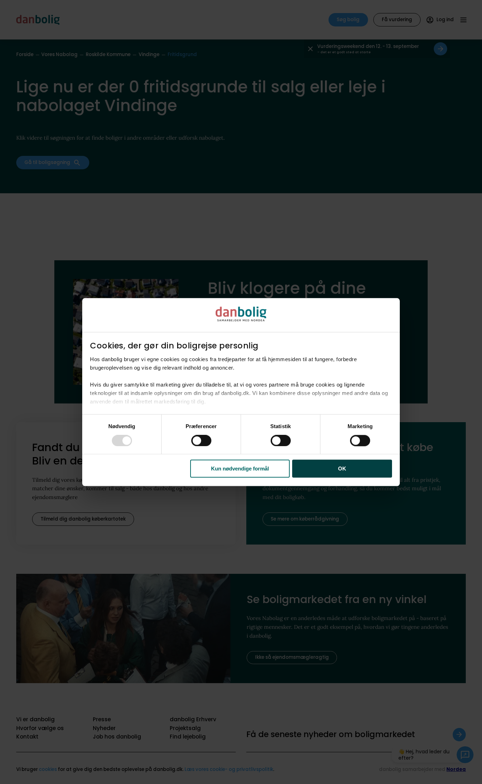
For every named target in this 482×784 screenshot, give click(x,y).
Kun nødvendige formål (240, 469)
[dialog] (241, 392)
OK (342, 469)
